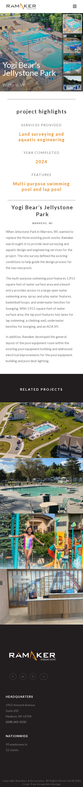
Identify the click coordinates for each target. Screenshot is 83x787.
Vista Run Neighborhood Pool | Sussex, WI (41, 446)
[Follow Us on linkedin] (23, 676)
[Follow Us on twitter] (44, 676)
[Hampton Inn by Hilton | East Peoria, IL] (41, 586)
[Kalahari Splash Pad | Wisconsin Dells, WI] (41, 531)
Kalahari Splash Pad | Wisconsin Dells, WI (41, 557)
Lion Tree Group (34, 784)
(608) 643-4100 (16, 722)
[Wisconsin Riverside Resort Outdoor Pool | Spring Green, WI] (41, 475)
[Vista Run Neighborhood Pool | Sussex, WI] (41, 420)
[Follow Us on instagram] (33, 676)
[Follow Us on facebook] (13, 676)
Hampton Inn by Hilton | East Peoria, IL (41, 608)
